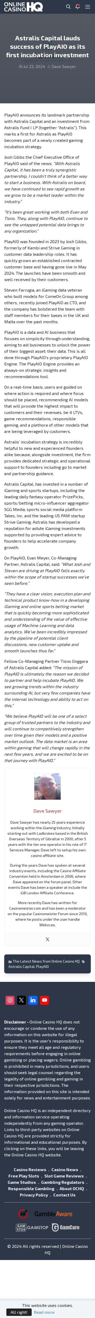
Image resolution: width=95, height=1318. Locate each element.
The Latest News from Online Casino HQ (46, 961)
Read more (44, 1312)
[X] (21, 1000)
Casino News (64, 1169)
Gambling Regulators (62, 1182)
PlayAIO (42, 966)
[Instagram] (10, 1000)
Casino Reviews (30, 1169)
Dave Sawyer (63, 66)
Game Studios (22, 1182)
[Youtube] (44, 1000)
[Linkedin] (33, 1000)
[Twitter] (47, 939)
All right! (19, 1312)
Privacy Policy (34, 1194)
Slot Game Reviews (64, 1175)
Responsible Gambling (31, 1188)
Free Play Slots (23, 1175)
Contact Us (64, 1194)
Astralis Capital (21, 966)
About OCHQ (72, 1188)
